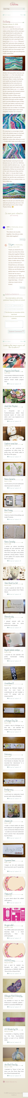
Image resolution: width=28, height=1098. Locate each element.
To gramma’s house (9, 860)
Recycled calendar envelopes (12, 650)
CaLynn (11, 245)
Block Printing (8, 510)
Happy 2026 (8, 893)
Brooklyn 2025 (8, 789)
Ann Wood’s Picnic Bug (10, 1064)
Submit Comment (15, 331)
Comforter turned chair (11, 443)
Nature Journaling (9, 541)
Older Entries (11, 1081)
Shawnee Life (8, 821)
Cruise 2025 (8, 754)
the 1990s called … (9, 925)
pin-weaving (14, 215)
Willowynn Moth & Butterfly (13, 996)
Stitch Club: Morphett (11, 406)
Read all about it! (14, 384)
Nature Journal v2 (9, 479)
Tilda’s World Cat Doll (11, 583)
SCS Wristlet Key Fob (11, 1029)
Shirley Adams (14, 41)
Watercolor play (9, 616)
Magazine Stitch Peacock (11, 371)
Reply (21, 239)
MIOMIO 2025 (9, 960)
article (18, 89)
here (10, 75)
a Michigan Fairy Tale (11, 721)
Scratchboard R (9, 683)
